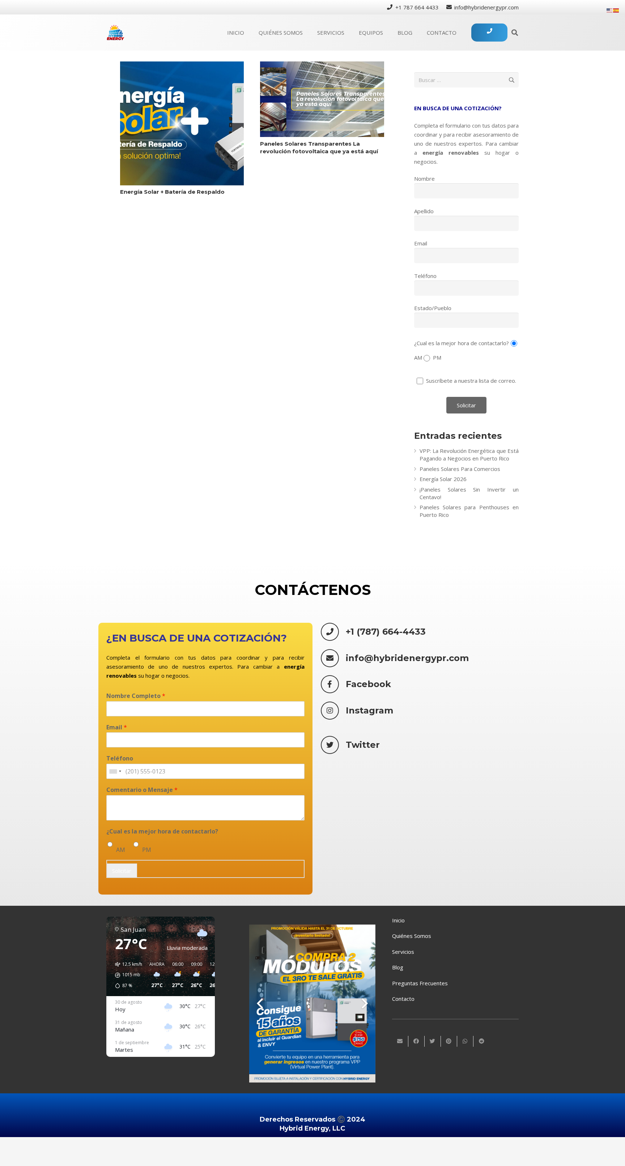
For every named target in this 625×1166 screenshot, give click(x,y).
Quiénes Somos (411, 935)
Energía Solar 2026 (443, 479)
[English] (610, 9)
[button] (126, 975)
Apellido (424, 211)
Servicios (403, 951)
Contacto (403, 998)
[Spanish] (616, 9)
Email (420, 243)
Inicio (398, 920)
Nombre (424, 178)
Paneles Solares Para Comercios (460, 468)
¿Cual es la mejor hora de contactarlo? (461, 342)
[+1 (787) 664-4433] (333, 632)
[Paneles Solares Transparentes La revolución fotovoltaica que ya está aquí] (322, 99)
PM (146, 850)
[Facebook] (333, 684)
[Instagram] (333, 711)
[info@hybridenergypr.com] (333, 658)
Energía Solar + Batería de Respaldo (172, 191)
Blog (397, 967)
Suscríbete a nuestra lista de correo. (470, 380)
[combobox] (115, 771)
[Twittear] (433, 1041)
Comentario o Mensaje (142, 790)
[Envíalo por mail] (400, 1041)
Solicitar (121, 870)
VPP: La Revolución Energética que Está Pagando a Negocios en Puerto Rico (469, 454)
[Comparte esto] (416, 1041)
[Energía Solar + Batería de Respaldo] (182, 123)
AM (120, 850)
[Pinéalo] (449, 1041)
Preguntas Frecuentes (420, 983)
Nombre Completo (135, 696)
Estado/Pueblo (432, 308)
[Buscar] (514, 32)
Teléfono (425, 275)
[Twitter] (333, 745)
